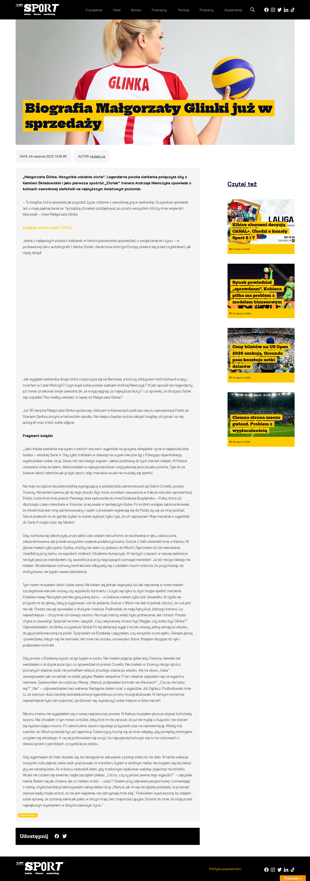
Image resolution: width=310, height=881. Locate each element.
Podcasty (159, 10)
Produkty (207, 10)
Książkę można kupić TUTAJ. (48, 227)
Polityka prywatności (225, 869)
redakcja (97, 156)
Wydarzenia (233, 10)
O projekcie (93, 10)
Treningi (183, 10)
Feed (116, 10)
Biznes (136, 10)
